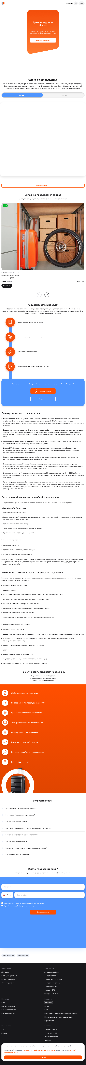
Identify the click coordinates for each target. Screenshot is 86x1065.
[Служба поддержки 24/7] (76, 3)
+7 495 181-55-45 (50, 1033)
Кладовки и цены (41, 185)
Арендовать (7, 286)
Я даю (20, 906)
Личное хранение (8, 983)
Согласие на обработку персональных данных (22, 906)
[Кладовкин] (2, 3)
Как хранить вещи (8, 1006)
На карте (22, 95)
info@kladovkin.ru (51, 1037)
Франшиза (70, 3)
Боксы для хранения (9, 976)
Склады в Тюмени (51, 994)
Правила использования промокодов (58, 1017)
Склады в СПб (49, 990)
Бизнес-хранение (8, 979)
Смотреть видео (45, 391)
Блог (3, 1003)
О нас (46, 1006)
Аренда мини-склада (23, 955)
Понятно (43, 1057)
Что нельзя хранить (8, 1010)
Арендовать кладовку (43, 40)
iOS (2, 1029)
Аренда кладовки (50, 986)
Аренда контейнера (51, 972)
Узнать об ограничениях (41, 399)
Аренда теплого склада (8, 955)
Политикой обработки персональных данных (30, 903)
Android (4, 1033)
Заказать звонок (50, 1029)
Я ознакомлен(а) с (24, 903)
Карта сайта (49, 1021)
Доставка (5, 972)
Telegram (47, 1040)
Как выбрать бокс (8, 1013)
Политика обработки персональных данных (60, 1013)
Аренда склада (50, 976)
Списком (64, 95)
